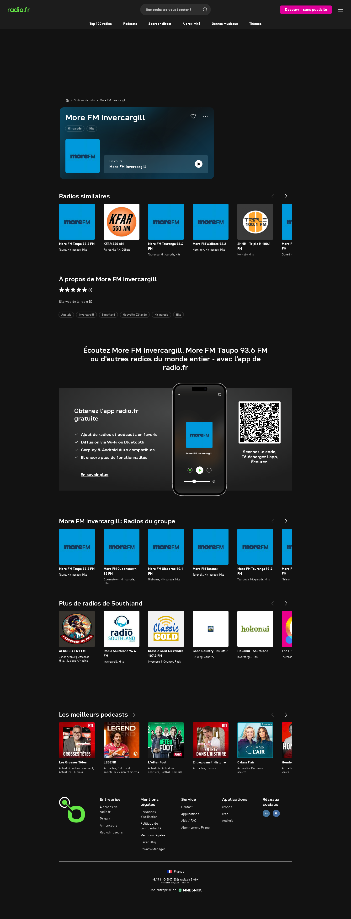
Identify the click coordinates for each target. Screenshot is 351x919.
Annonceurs (108, 825)
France (178, 871)
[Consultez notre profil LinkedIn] (266, 813)
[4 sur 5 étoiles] (79, 290)
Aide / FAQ (188, 820)
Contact (187, 807)
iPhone (227, 807)
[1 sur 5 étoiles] (61, 290)
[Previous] (272, 194)
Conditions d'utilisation (149, 815)
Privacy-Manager (152, 849)
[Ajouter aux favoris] (193, 116)
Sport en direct (160, 24)
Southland (108, 315)
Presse (105, 819)
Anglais (66, 315)
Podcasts (130, 24)
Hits (91, 128)
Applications (190, 814)
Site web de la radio (73, 301)
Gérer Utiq (148, 842)
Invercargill (86, 315)
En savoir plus (94, 474)
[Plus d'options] (205, 116)
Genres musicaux (225, 24)
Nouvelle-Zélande (135, 315)
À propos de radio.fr (108, 809)
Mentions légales (152, 835)
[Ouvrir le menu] (340, 9)
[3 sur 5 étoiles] (73, 290)
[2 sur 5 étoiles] (67, 290)
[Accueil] (67, 100)
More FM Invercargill (127, 167)
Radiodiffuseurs (111, 832)
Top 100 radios (101, 24)
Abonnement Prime (195, 827)
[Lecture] (198, 164)
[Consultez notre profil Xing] (276, 813)
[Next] (286, 194)
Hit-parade (75, 128)
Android (228, 820)
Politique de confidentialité (150, 826)
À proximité (191, 24)
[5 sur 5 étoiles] (84, 290)
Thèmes (255, 24)
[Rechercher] (205, 9)
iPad (225, 814)
